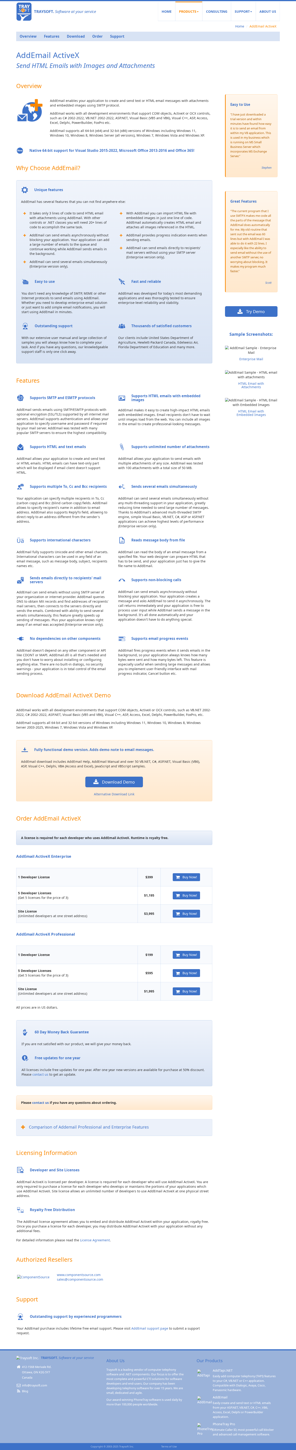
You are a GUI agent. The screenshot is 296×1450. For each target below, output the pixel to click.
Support (117, 36)
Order (97, 36)
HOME (167, 11)
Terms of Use (169, 1446)
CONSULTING (216, 11)
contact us (40, 1074)
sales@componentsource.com (80, 1279)
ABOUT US (267, 11)
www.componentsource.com (79, 1275)
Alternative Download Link (114, 794)
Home (239, 26)
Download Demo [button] (117, 782)
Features (51, 36)
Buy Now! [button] (188, 877)
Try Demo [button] (254, 311)
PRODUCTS (187, 11)
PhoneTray (141, 1400)
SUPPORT (242, 11)
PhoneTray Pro (224, 1424)
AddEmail (220, 1397)
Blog (24, 1391)
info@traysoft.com (34, 1385)
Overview (28, 36)
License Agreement (95, 1240)
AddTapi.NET (223, 1370)
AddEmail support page (149, 1328)
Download (76, 36)
